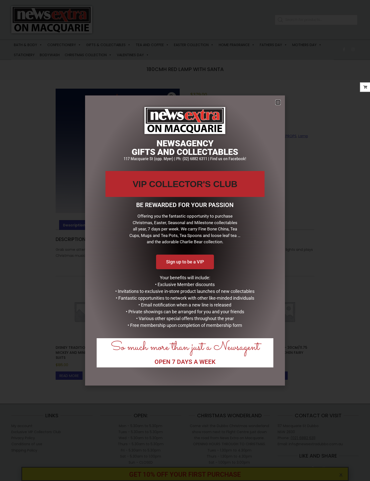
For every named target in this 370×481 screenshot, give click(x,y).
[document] (185, 240)
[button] (278, 102)
